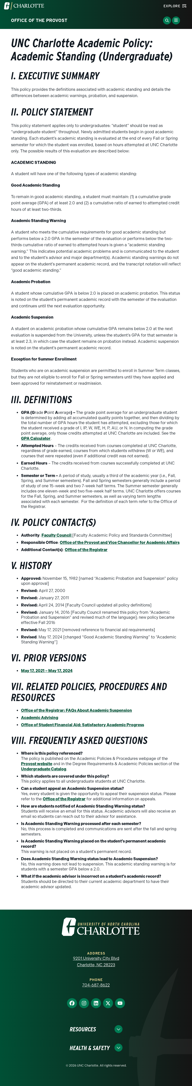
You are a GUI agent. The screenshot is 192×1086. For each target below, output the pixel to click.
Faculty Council (57, 535)
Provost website (36, 763)
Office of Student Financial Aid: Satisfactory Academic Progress (82, 725)
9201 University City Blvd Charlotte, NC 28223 (96, 961)
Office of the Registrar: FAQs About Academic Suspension (76, 710)
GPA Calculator (35, 438)
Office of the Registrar (86, 549)
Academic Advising (39, 717)
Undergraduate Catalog (43, 769)
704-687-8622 (96, 985)
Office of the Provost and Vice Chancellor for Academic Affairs (120, 542)
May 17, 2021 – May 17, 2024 (46, 670)
